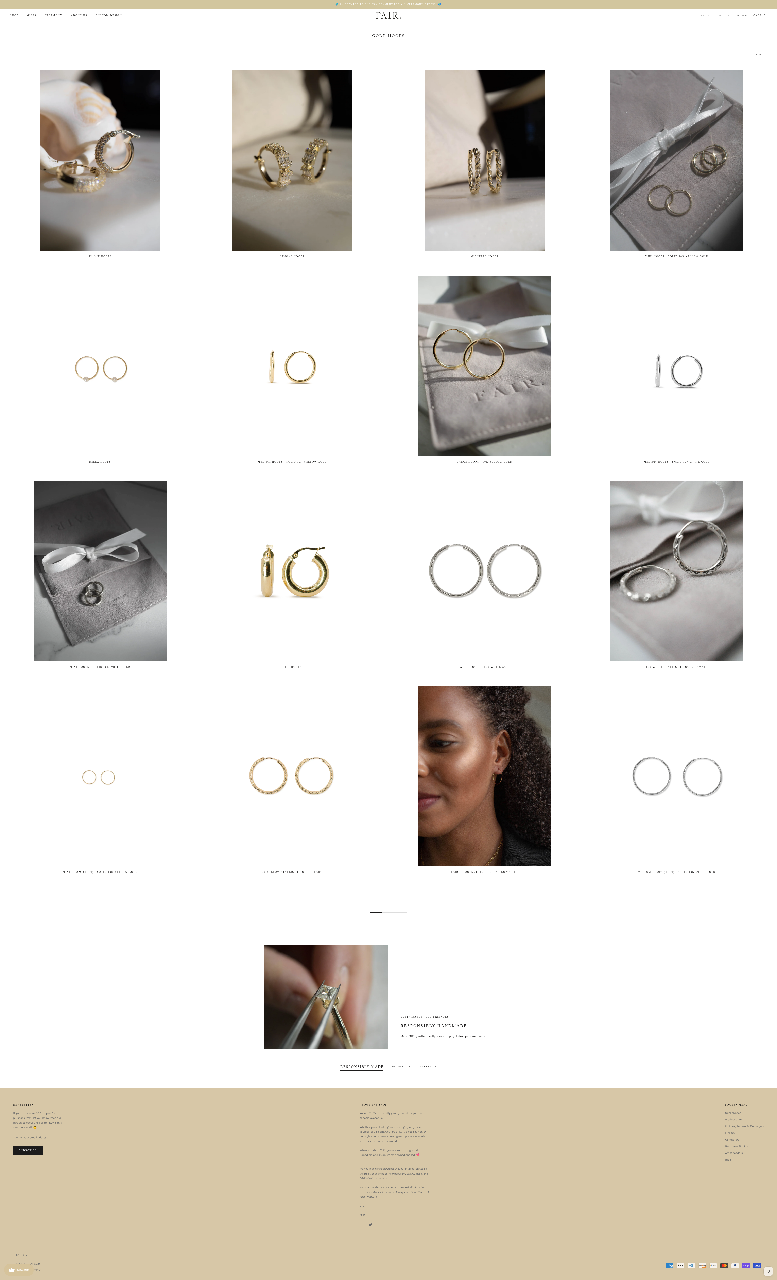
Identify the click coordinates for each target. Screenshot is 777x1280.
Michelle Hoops (485, 256)
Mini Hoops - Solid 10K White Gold (100, 667)
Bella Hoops (100, 461)
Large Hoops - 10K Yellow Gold (485, 461)
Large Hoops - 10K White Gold (484, 667)
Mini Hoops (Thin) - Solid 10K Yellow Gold (100, 872)
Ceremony (54, 15)
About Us (79, 15)
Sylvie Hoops (100, 256)
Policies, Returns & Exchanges (744, 1126)
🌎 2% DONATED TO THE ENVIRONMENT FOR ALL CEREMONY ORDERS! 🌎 (388, 4)
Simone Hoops (292, 256)
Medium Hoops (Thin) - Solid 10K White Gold (677, 872)
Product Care (733, 1119)
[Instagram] (370, 1223)
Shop (14, 15)
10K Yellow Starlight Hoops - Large (292, 872)
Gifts (31, 15)
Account (724, 15)
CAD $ (705, 15)
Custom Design (109, 15)
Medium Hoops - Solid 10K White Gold (677, 461)
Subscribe (28, 1150)
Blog (728, 1159)
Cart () (760, 15)
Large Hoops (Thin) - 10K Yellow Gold (484, 872)
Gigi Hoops (292, 667)
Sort (760, 54)
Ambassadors (734, 1153)
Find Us (730, 1133)
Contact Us (732, 1139)
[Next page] (401, 908)
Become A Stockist (737, 1146)
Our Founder (733, 1113)
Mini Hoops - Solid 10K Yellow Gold (677, 256)
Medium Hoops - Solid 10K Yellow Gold (292, 461)
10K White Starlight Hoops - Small (677, 667)
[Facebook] (361, 1223)
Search (742, 15)
